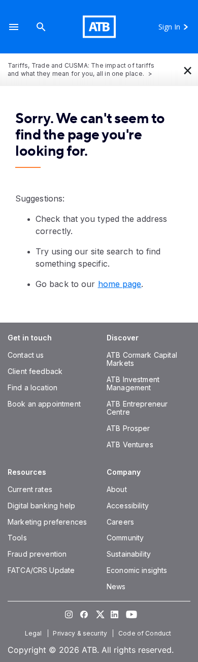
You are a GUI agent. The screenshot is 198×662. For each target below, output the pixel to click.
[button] (13, 26)
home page (120, 284)
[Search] (41, 26)
